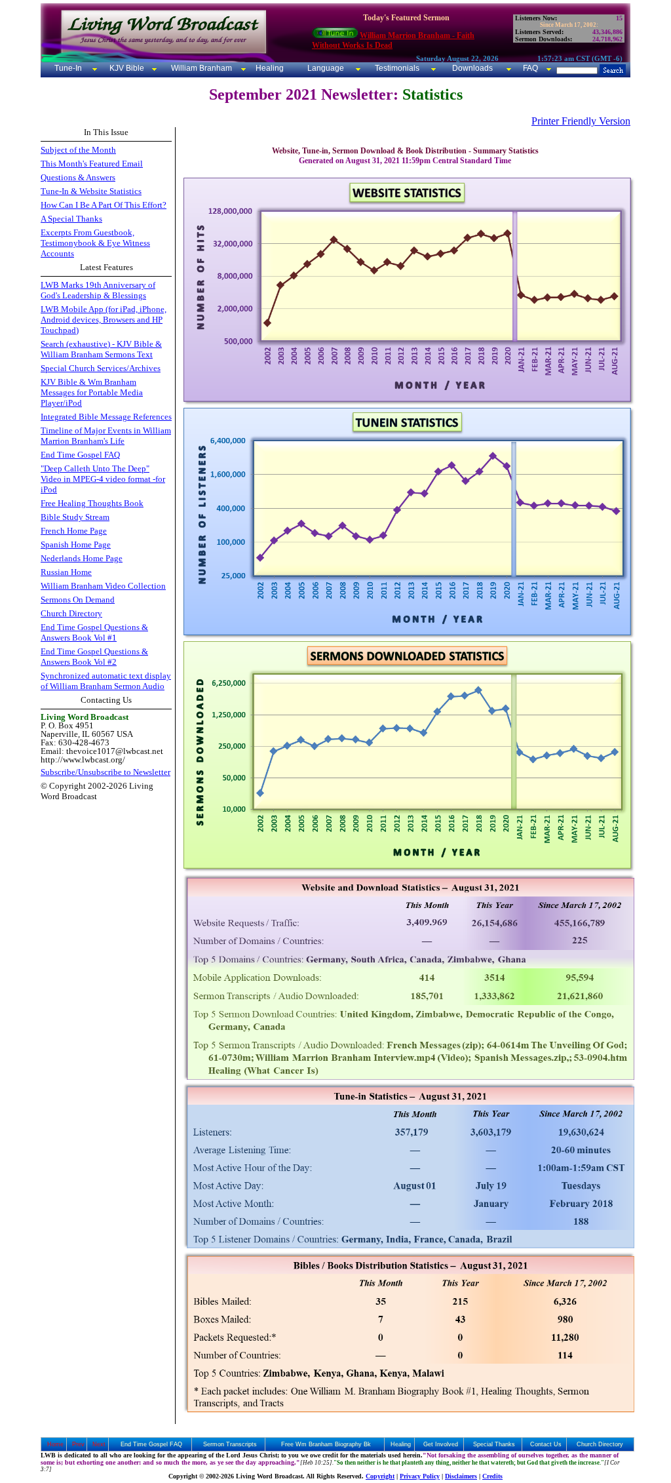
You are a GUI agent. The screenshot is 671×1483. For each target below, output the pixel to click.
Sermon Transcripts (230, 1444)
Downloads (472, 68)
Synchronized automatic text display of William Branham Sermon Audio (106, 681)
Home (55, 1444)
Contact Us (546, 1444)
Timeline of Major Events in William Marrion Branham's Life (106, 435)
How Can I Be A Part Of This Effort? (103, 205)
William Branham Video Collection (103, 586)
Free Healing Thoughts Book (92, 503)
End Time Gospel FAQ (80, 455)
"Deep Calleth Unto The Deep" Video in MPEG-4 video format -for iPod (103, 479)
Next (98, 1444)
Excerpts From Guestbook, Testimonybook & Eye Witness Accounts (95, 242)
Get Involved (440, 1444)
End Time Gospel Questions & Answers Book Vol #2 (94, 656)
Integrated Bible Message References (106, 417)
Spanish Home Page (76, 544)
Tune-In (68, 68)
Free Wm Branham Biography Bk (326, 1444)
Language (324, 68)
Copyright (380, 1476)
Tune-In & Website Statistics (91, 191)
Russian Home (66, 572)
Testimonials (397, 68)
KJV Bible (125, 68)
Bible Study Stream (75, 517)
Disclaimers (461, 1476)
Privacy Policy (420, 1476)
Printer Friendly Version (580, 121)
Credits (492, 1476)
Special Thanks (494, 1444)
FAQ (530, 68)
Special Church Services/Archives (101, 368)
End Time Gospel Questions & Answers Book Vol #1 (94, 632)
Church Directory (71, 613)
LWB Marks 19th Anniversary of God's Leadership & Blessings (98, 290)
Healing (269, 68)
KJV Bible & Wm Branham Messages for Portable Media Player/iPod (92, 392)
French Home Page (74, 531)
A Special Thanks (71, 219)
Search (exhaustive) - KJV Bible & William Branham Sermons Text (101, 349)
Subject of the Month (78, 150)
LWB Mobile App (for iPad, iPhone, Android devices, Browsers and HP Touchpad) (103, 319)
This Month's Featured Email (92, 163)
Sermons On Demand (78, 599)
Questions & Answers (78, 177)
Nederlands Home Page (82, 558)
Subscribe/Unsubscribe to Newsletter (105, 772)
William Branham (200, 68)
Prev (78, 1444)
